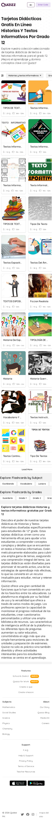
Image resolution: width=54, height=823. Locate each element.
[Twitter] (22, 814)
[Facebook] (27, 814)
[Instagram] (33, 814)
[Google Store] (36, 783)
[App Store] (18, 783)
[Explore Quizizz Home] (8, 5)
